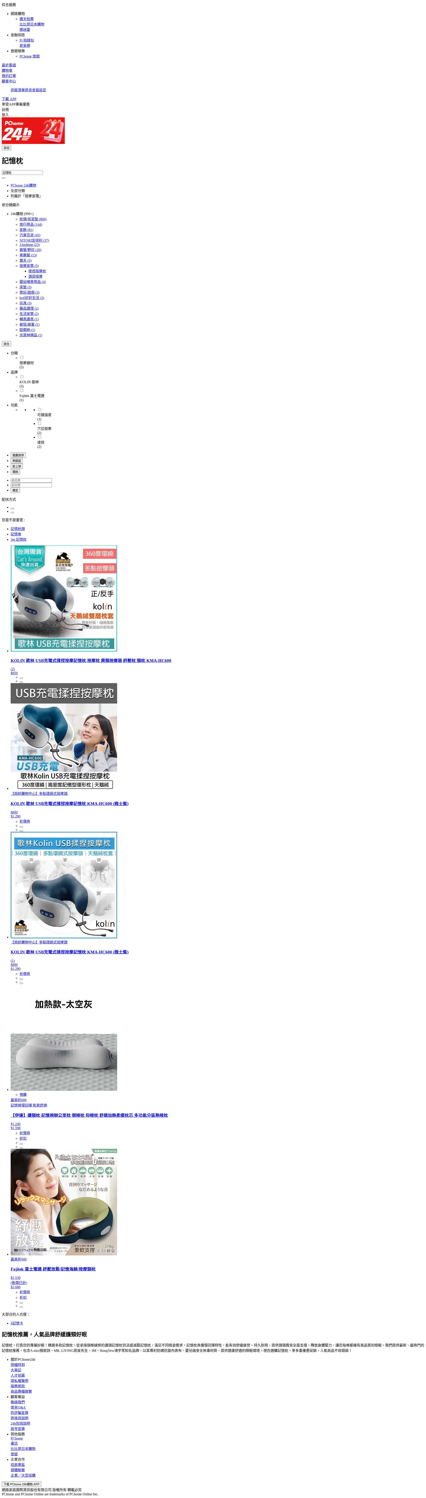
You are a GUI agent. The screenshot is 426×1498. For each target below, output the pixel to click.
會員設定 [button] (39, 90)
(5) (26, 260)
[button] (213, 30)
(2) (29, 308)
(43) (30, 235)
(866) (33, 219)
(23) (30, 245)
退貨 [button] (28, 90)
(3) (26, 287)
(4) (33, 282)
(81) (26, 230)
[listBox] (213, 499)
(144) (31, 224)
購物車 (7, 70)
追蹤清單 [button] (18, 90)
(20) (30, 250)
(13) (28, 255)
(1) (29, 319)
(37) (34, 240)
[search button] (3, 178)
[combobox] (213, 162)
